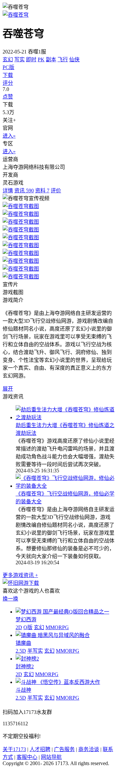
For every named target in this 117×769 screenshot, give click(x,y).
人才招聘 (40, 749)
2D (19, 627)
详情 (8, 190)
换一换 (10, 598)
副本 (51, 59)
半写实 (35, 651)
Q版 (27, 627)
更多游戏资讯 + (20, 575)
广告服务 (64, 749)
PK (41, 59)
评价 (56, 190)
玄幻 (8, 59)
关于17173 (14, 749)
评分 (8, 83)
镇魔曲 (23, 643)
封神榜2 (25, 666)
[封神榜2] (27, 658)
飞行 (63, 59)
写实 (19, 59)
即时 (31, 59)
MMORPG (57, 627)
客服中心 (27, 757)
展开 (8, 389)
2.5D (21, 651)
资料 (42, 190)
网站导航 (51, 757)
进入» (9, 136)
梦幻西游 (26, 619)
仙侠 (74, 59)
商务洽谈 (88, 749)
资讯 (24, 190)
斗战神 (23, 690)
